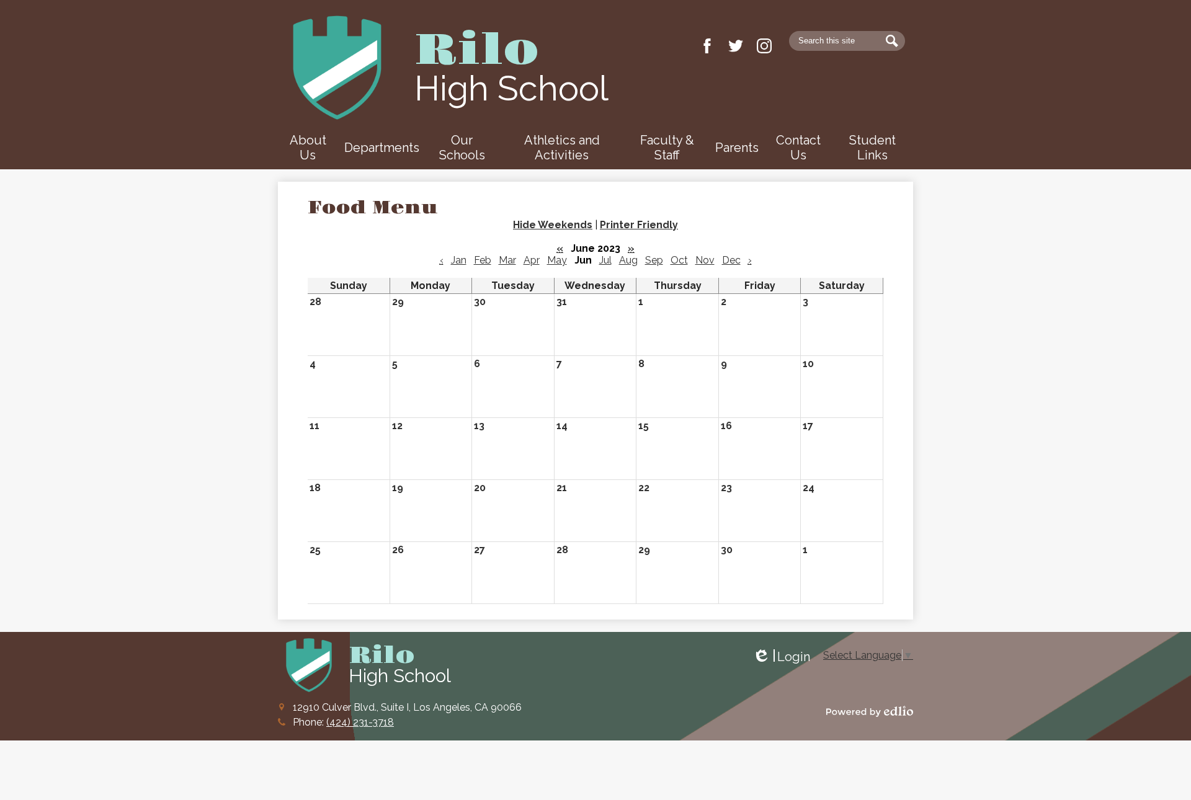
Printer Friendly (639, 225)
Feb (482, 260)
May (557, 260)
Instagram (764, 45)
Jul (605, 260)
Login (781, 657)
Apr (532, 260)
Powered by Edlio (869, 711)
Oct (679, 260)
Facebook (707, 45)
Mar (507, 260)
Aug (628, 260)
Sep (654, 260)
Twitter (735, 45)
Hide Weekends (552, 225)
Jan (458, 260)
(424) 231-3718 (360, 722)
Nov (705, 260)
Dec (731, 260)
